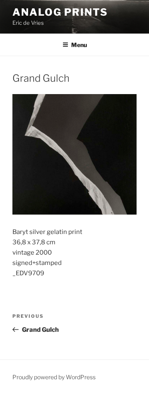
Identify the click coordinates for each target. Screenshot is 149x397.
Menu (79, 44)
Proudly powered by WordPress (54, 376)
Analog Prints (60, 12)
